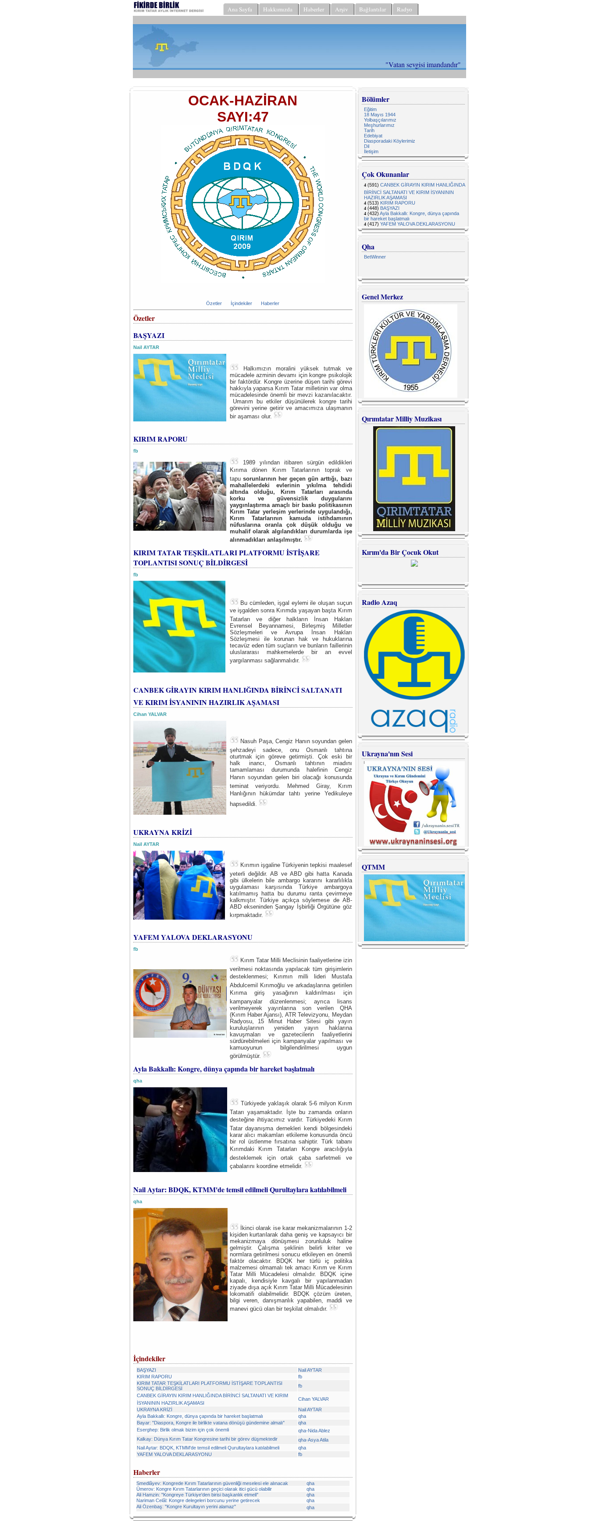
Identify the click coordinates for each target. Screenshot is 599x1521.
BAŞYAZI (146, 1370)
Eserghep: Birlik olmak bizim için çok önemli (183, 1429)
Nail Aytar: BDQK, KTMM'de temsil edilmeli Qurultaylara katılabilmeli (208, 1447)
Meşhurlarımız (379, 125)
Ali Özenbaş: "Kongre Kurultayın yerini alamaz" (186, 1506)
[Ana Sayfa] (169, 11)
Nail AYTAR (310, 1370)
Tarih (369, 130)
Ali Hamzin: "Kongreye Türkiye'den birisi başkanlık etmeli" (197, 1494)
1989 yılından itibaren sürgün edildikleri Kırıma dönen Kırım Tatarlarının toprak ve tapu (291, 501)
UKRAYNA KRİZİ (154, 1409)
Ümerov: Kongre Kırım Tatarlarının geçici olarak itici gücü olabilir (204, 1489)
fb (300, 1376)
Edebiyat (373, 135)
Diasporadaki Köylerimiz (389, 141)
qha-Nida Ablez (314, 1430)
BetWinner (375, 256)
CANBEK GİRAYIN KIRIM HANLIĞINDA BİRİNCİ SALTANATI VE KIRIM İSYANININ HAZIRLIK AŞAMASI (414, 191)
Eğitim (370, 109)
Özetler (214, 303)
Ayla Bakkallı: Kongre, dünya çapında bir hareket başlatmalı (200, 1416)
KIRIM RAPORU (154, 1376)
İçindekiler (241, 303)
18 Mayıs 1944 (380, 114)
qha (302, 1416)
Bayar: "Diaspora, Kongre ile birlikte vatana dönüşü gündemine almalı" (211, 1422)
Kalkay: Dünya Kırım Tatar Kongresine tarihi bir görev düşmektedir (207, 1439)
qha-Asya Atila (313, 1439)
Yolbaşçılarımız (380, 119)
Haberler (270, 303)
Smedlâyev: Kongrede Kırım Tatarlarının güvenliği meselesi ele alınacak (212, 1483)
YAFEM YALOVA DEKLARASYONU (174, 1454)
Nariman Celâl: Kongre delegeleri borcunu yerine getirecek (198, 1500)
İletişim (371, 151)
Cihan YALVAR (313, 1399)
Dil (366, 146)
